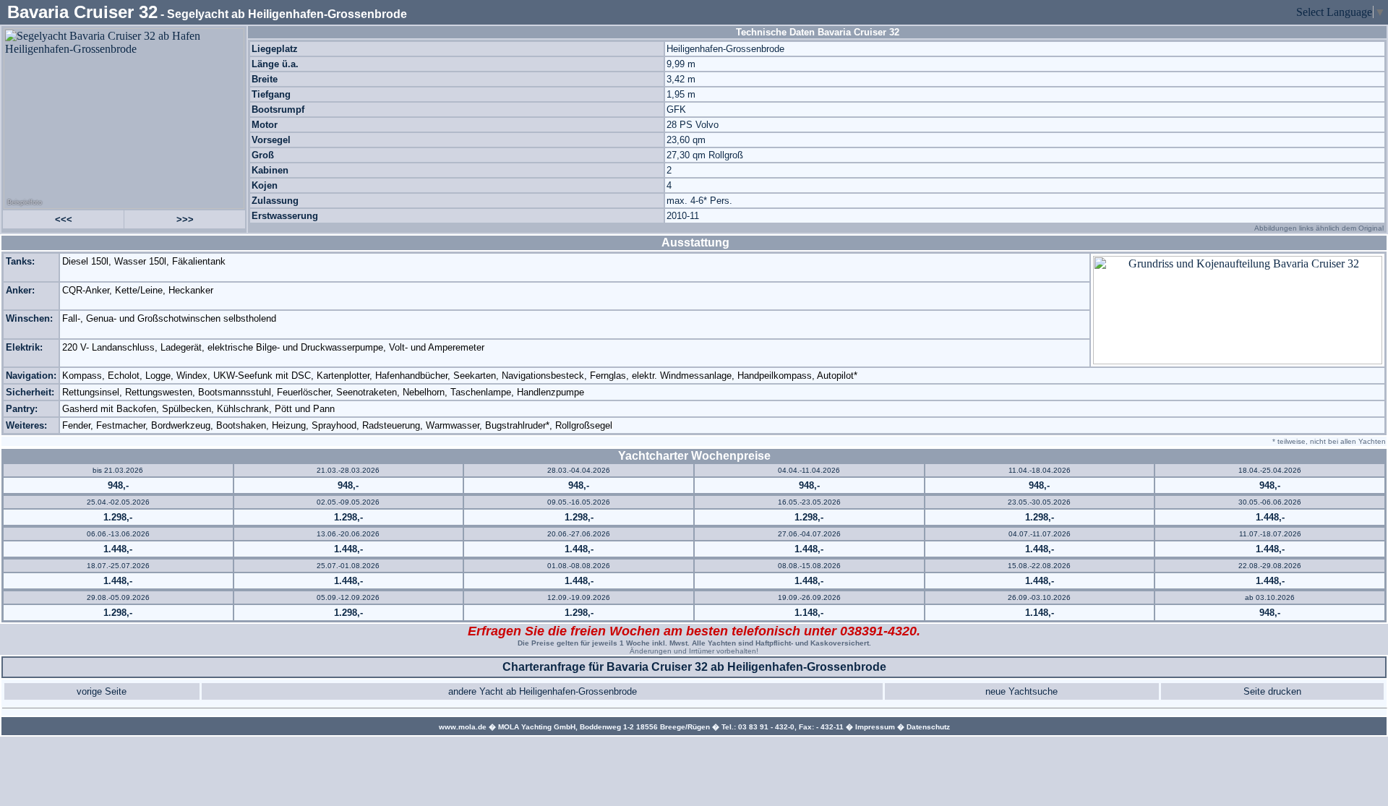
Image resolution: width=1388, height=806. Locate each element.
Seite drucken (1272, 691)
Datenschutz (928, 727)
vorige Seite (102, 691)
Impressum (875, 727)
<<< (63, 219)
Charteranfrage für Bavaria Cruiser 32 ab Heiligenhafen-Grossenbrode (694, 667)
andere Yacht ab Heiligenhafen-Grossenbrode (542, 691)
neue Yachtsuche (1021, 691)
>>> (185, 219)
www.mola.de (463, 727)
